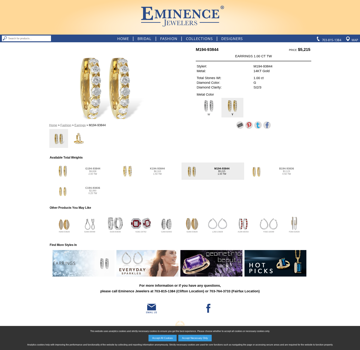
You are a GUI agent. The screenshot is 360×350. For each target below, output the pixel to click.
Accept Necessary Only (195, 338)
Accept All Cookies (162, 338)
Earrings (80, 125)
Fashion (168, 39)
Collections (199, 39)
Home (123, 39)
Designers (232, 39)
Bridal (144, 39)
